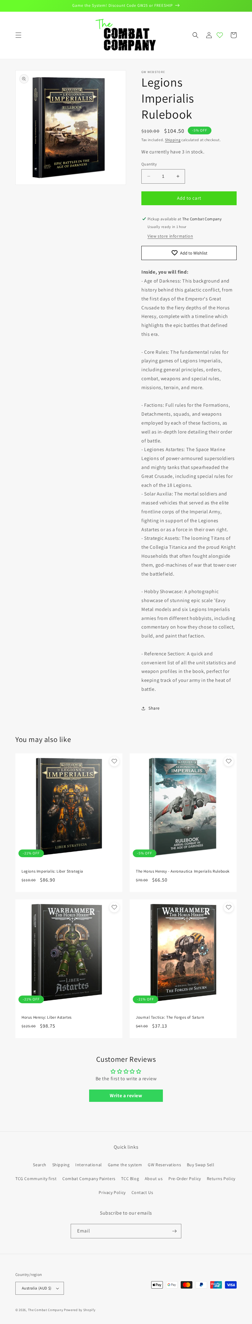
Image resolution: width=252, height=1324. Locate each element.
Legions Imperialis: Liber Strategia (52, 871)
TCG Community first (36, 1178)
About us (154, 1178)
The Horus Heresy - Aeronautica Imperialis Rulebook (183, 871)
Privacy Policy (112, 1192)
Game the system (125, 1164)
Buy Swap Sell (201, 1164)
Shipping (173, 139)
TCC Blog (130, 1178)
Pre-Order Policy (184, 1178)
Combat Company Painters (89, 1178)
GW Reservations (164, 1164)
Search (39, 1164)
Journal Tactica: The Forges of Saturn (170, 1017)
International (88, 1164)
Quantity (149, 164)
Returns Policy (221, 1178)
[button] (18, 35)
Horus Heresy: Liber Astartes (47, 1017)
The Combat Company (45, 1310)
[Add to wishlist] (114, 761)
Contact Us (142, 1192)
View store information (170, 236)
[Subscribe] (174, 1231)
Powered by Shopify (80, 1310)
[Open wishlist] (219, 35)
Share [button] (154, 708)
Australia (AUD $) (37, 1288)
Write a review (126, 1095)
